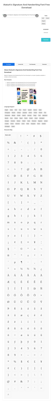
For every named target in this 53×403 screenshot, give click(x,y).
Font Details (8, 64)
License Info (20, 64)
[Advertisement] (26, 52)
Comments (44, 64)
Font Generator (32, 64)
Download (45, 39)
